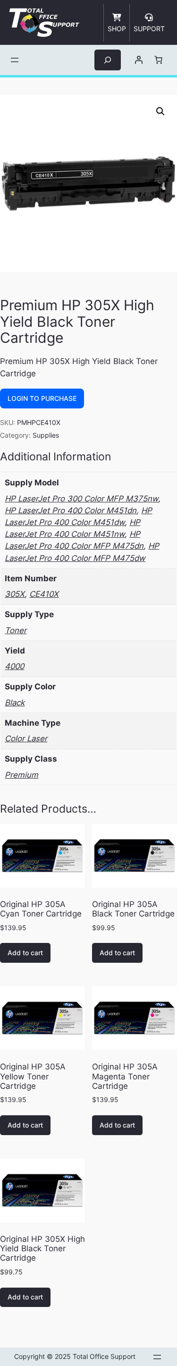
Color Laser (26, 738)
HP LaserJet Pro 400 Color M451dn (70, 510)
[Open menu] (14, 60)
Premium (21, 775)
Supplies (46, 435)
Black (15, 702)
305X (15, 594)
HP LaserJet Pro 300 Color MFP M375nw (81, 498)
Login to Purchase (42, 398)
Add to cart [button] (25, 953)
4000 (14, 666)
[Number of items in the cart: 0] (158, 60)
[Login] (138, 60)
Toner (15, 630)
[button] (160, 111)
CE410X (44, 594)
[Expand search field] (107, 60)
